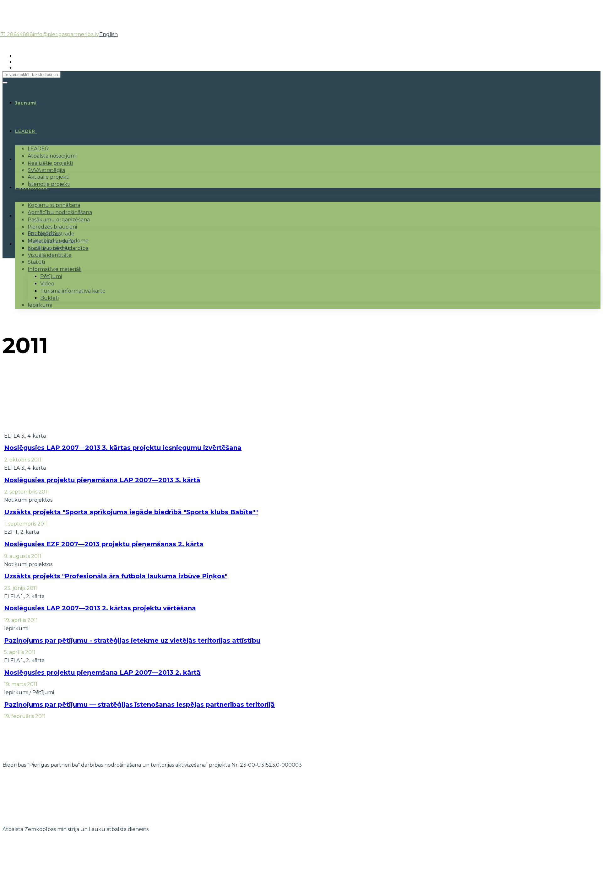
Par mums (28, 216)
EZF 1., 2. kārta (21, 532)
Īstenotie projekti (49, 184)
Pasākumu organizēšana (59, 220)
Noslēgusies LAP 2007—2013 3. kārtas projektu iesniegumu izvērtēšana (123, 447)
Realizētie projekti (50, 163)
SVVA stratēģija (46, 170)
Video (47, 284)
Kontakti (26, 244)
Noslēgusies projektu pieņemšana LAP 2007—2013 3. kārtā (102, 480)
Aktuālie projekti (48, 177)
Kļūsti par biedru (48, 248)
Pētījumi (51, 276)
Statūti (36, 262)
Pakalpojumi (31, 188)
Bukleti (49, 298)
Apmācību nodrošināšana (60, 212)
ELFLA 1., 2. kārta (24, 596)
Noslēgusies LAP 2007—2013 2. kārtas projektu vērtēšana (100, 608)
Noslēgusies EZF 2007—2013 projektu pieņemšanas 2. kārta (104, 544)
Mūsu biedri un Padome (58, 241)
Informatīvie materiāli (54, 269)
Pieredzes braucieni (52, 227)
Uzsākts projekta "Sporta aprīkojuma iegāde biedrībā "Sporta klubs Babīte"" (131, 512)
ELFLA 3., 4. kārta (25, 436)
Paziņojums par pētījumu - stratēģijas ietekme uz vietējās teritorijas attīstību (132, 640)
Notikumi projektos (28, 500)
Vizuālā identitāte (50, 255)
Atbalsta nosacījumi (52, 156)
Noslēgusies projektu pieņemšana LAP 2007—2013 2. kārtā (102, 672)
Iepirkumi (40, 305)
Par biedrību (44, 233)
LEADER (25, 131)
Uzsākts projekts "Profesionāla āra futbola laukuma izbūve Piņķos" (115, 576)
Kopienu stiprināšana (54, 205)
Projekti (25, 159)
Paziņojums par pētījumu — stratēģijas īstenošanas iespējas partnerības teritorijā (139, 704)
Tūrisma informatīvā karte (73, 291)
